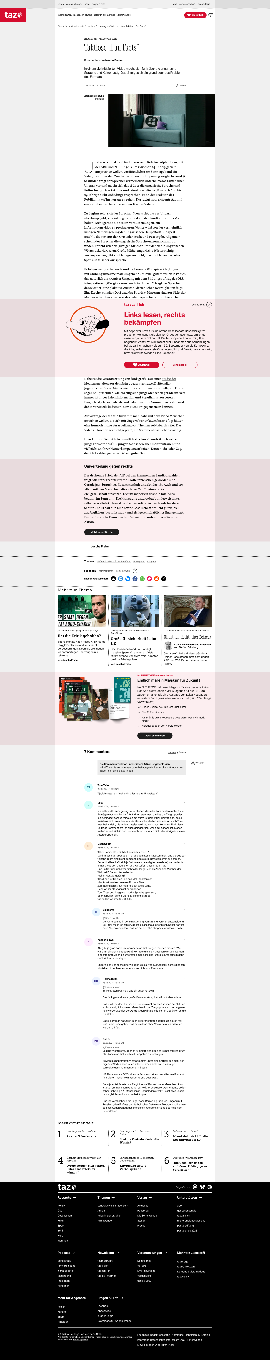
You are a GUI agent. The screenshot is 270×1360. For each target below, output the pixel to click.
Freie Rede (64, 1280)
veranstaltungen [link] (74, 4)
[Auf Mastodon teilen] (120, 578)
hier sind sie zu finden (120, 770)
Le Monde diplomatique (191, 1271)
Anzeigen (63, 1321)
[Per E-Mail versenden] (113, 578)
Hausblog (143, 1210)
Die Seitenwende (147, 1215)
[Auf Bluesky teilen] (127, 578)
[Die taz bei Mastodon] (195, 1188)
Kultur (61, 1220)
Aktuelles (142, 1205)
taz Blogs (182, 1261)
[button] (210, 15)
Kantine (62, 1311)
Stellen (141, 1220)
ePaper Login (105, 1316)
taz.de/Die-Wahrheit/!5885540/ (115, 899)
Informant (143, 1340)
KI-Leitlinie (204, 1335)
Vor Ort (141, 1265)
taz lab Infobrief (107, 1275)
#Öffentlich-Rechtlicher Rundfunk (114, 561)
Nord (60, 1235)
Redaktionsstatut (160, 1335)
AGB (183, 1340)
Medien (91, 26)
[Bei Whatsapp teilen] (142, 578)
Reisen (61, 1306)
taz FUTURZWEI (186, 1266)
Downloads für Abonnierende (115, 1321)
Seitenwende (194, 1340)
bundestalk (64, 1260)
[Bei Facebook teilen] (135, 578)
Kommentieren (106, 570)
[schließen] (209, 305)
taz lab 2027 (144, 1280)
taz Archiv (183, 1276)
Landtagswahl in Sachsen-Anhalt (113, 1208)
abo (179, 1205)
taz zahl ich (183, 1215)
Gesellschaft (77, 26)
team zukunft (105, 1260)
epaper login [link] (204, 4)
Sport (61, 1225)
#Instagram (139, 561)
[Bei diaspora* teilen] (149, 578)
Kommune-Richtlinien (185, 1335)
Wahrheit (63, 1240)
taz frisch (103, 1265)
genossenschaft (186, 1210)
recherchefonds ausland (191, 1220)
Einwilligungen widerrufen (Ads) (155, 1345)
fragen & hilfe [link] (98, 4)
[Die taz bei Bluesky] (202, 1188)
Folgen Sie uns (183, 1187)
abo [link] (175, 4)
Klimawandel (105, 1220)
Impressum (173, 1340)
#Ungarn (151, 561)
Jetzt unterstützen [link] (101, 532)
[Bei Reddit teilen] (156, 578)
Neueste (172, 752)
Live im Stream (146, 1270)
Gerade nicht (198, 304)
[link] (75, 15)
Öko (60, 1210)
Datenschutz (157, 1340)
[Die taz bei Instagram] (209, 1188)
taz (67, 1187)
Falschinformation (121, 397)
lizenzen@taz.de (80, 1339)
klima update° (66, 1270)
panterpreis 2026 (187, 1230)
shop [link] (87, 4)
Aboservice (104, 1311)
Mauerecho (64, 1275)
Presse (141, 1225)
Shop (61, 1316)
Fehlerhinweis (123, 570)
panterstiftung (185, 1225)
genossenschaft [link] (187, 4)
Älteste (182, 752)
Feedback (103, 1306)
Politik (61, 1205)
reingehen (63, 1285)
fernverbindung (66, 1265)
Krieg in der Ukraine (109, 1215)
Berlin (61, 1230)
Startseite (63, 26)
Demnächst (144, 1260)
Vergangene (144, 1275)
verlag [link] (61, 4)
